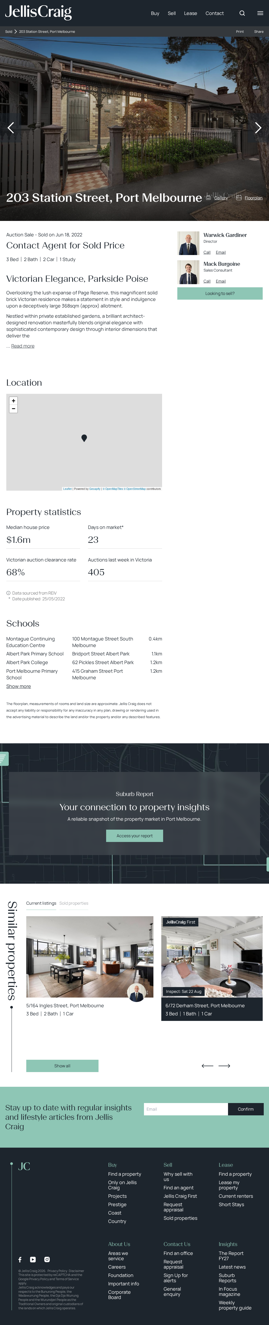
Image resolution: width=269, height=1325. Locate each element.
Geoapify (94, 489)
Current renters (236, 1196)
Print (240, 31)
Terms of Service (67, 1279)
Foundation (120, 1275)
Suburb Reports (227, 1278)
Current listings (41, 903)
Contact (215, 13)
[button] (84, 438)
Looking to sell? (220, 293)
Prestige (117, 1204)
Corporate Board (119, 1294)
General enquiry (172, 1291)
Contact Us (177, 1244)
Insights (228, 1244)
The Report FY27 (231, 1256)
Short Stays (231, 1204)
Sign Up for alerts (176, 1278)
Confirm (246, 1109)
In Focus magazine (229, 1291)
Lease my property (229, 1185)
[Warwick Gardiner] (136, 992)
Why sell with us (178, 1176)
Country (117, 1221)
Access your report (135, 836)
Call (207, 252)
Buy (155, 13)
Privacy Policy (57, 1271)
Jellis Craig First (180, 1196)
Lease (190, 13)
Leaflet (67, 489)
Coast (114, 1213)
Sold (8, 31)
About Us (119, 1244)
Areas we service (118, 1256)
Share (259, 31)
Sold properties (73, 903)
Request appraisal (173, 1207)
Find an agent (179, 1187)
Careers (117, 1267)
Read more (22, 346)
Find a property (124, 1174)
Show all (62, 1066)
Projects (117, 1196)
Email (221, 252)
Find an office (178, 1253)
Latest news (232, 1267)
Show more (18, 686)
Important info (123, 1283)
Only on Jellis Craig (122, 1185)
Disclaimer (76, 1271)
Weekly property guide (235, 1305)
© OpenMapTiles (113, 489)
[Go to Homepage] (38, 13)
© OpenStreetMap (135, 489)
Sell (172, 13)
